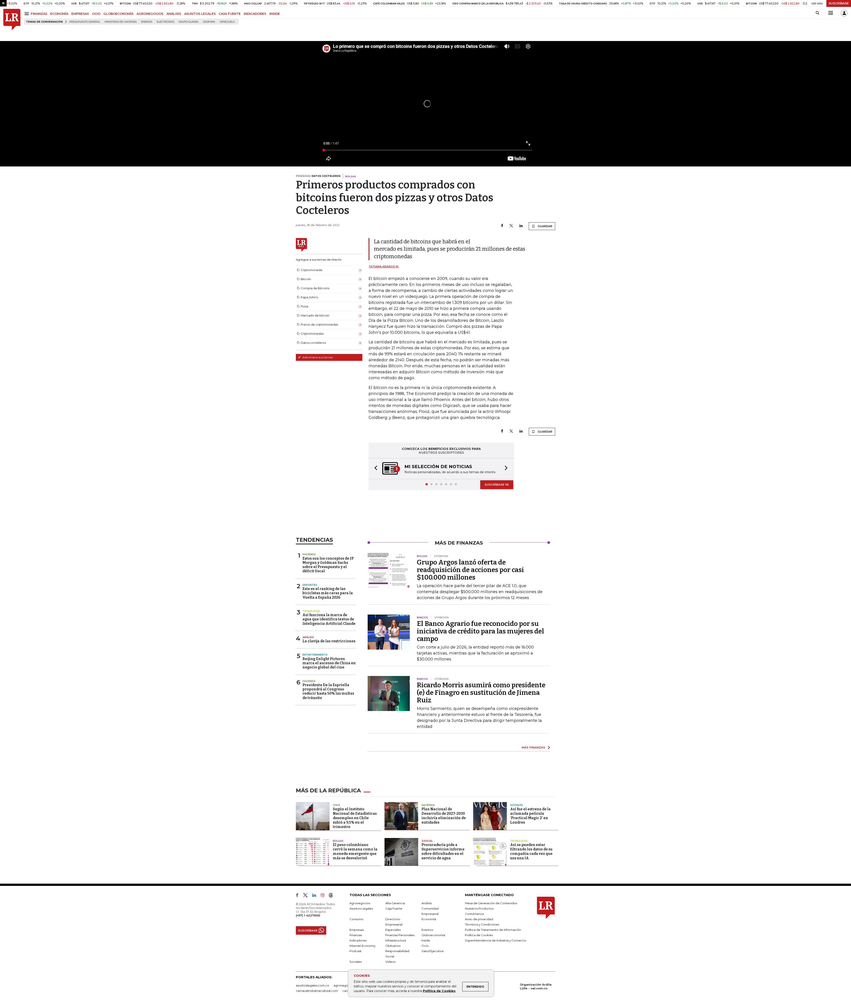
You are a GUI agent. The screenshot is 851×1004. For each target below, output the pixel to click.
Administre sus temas (317, 357)
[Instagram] (324, 896)
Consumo (356, 919)
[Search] (817, 13)
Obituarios (392, 946)
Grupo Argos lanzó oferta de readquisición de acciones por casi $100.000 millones (470, 570)
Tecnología (311, 611)
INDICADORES (255, 14)
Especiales (393, 930)
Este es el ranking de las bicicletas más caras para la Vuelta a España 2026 (328, 593)
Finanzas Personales (399, 935)
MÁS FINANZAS (533, 748)
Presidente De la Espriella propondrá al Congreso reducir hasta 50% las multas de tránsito (328, 691)
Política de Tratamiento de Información (493, 930)
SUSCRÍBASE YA (497, 485)
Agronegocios (359, 903)
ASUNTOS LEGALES (200, 14)
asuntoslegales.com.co (312, 986)
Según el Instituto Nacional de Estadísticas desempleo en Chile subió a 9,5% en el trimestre (355, 818)
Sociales (516, 805)
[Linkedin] (521, 226)
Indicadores (358, 941)
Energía (146, 21)
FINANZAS (39, 14)
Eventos (427, 930)
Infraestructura (395, 941)
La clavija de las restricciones (329, 641)
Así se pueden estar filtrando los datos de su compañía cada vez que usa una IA (531, 852)
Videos (390, 962)
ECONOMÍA (59, 14)
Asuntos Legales (361, 909)
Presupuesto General (84, 21)
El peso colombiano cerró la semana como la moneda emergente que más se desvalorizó (355, 852)
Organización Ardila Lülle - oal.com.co (536, 986)
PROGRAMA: (318, 176)
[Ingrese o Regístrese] (844, 13)
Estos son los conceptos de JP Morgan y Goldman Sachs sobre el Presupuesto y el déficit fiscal (328, 565)
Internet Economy (362, 946)
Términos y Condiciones (482, 925)
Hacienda (309, 554)
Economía (429, 919)
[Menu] (27, 14)
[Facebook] (502, 226)
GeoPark (209, 21)
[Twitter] (511, 226)
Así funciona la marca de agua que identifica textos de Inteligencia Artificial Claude (329, 619)
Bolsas (338, 841)
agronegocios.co (346, 986)
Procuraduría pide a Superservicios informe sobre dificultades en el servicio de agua (443, 852)
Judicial (427, 841)
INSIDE (274, 14)
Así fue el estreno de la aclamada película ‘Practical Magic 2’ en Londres (530, 816)
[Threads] (333, 896)
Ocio (425, 946)
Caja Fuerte (393, 909)
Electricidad (165, 21)
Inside (426, 941)
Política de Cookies (439, 991)
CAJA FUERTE (230, 14)
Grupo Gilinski (189, 21)
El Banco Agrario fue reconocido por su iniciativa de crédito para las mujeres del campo (480, 631)
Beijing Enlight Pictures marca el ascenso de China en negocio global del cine (329, 663)
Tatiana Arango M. (384, 266)
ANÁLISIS (173, 14)
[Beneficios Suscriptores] (830, 13)
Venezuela (227, 21)
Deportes (310, 585)
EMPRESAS (80, 14)
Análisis (308, 637)
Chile (336, 805)
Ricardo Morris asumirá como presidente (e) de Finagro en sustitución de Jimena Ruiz (481, 693)
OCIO (96, 14)
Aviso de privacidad (479, 919)
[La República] (11, 19)
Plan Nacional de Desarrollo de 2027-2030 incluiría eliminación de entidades (444, 816)
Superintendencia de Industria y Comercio (495, 941)
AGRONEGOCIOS (150, 14)
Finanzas (355, 935)
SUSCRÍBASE (839, 3)
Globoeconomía (433, 935)
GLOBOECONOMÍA (118, 14)
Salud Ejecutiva (432, 951)
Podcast (355, 951)
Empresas (356, 930)
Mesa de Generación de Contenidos (491, 903)
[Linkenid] (316, 896)
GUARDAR (544, 226)
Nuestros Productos (479, 909)
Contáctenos (474, 914)
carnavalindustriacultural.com (317, 991)
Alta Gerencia (395, 903)
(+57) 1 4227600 (308, 916)
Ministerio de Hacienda (121, 21)
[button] (375, 468)
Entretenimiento (315, 655)
